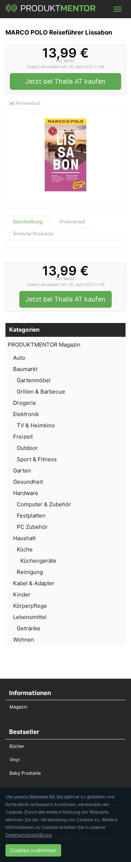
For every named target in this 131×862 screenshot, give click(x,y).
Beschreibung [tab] (28, 221)
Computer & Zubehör (44, 504)
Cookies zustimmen (33, 850)
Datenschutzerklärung (28, 835)
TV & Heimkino (36, 425)
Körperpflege (30, 605)
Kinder (22, 594)
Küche (25, 549)
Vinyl (14, 759)
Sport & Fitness (37, 459)
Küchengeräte (38, 560)
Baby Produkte (25, 773)
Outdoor (27, 447)
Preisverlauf (27, 103)
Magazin (18, 707)
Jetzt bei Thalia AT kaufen (65, 81)
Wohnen (23, 639)
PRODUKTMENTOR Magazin (44, 344)
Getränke (28, 628)
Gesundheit (28, 481)
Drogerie (24, 402)
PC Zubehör (32, 526)
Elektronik (26, 414)
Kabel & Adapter (34, 583)
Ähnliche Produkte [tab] (33, 233)
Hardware (25, 493)
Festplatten (31, 515)
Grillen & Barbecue (41, 391)
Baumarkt (25, 369)
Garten (22, 470)
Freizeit (23, 436)
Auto (19, 357)
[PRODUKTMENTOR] (51, 9)
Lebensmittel (30, 617)
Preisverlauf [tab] (73, 221)
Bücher (16, 746)
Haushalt (24, 538)
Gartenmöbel (34, 380)
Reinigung (30, 571)
